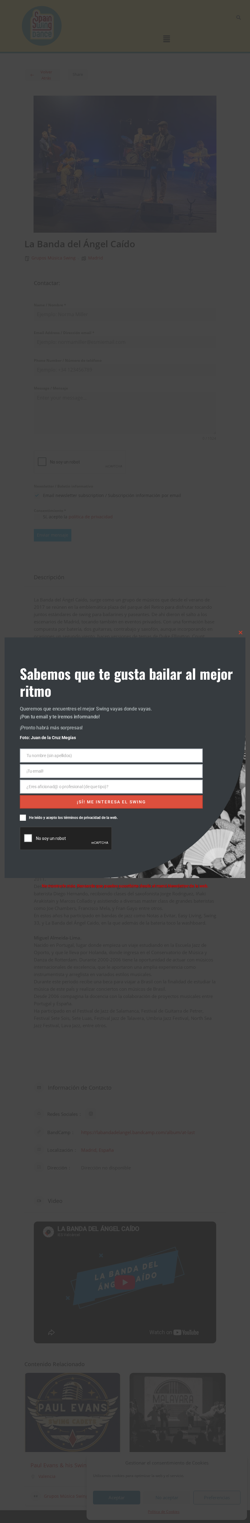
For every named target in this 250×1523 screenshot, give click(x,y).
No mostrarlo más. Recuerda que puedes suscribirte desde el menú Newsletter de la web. (125, 885)
